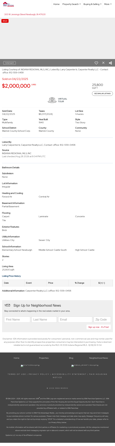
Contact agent (9, 63)
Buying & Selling (93, 5)
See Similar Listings (102, 93)
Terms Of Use (17, 374)
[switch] (96, 63)
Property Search (72, 5)
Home (56, 4)
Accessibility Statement (69, 374)
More (108, 5)
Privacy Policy (39, 374)
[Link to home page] (10, 4)
